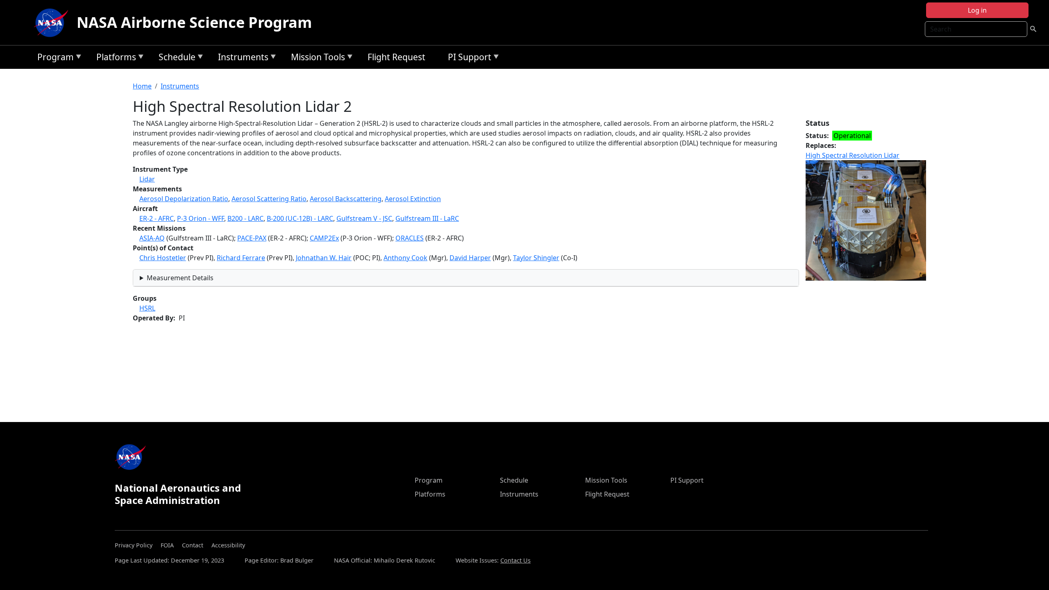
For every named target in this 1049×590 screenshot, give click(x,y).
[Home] (53, 22)
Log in (977, 10)
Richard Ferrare (241, 257)
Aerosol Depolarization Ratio (183, 198)
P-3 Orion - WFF (200, 218)
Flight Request (396, 57)
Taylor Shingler (536, 257)
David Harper (470, 257)
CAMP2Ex (324, 238)
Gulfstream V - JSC (364, 218)
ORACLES (409, 238)
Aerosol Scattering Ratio (269, 198)
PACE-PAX (251, 238)
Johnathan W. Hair (324, 257)
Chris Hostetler (162, 257)
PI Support (467, 58)
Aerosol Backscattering (345, 198)
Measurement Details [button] (180, 277)
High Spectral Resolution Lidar (852, 155)
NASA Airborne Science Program (194, 22)
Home (142, 86)
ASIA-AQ (152, 238)
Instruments (241, 58)
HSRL (147, 308)
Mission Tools (316, 58)
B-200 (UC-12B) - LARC (300, 218)
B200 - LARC (245, 218)
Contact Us (515, 560)
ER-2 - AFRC (156, 218)
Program (53, 58)
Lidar (147, 179)
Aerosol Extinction (413, 198)
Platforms (114, 58)
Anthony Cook (405, 257)
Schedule (174, 58)
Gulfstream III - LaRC (427, 218)
